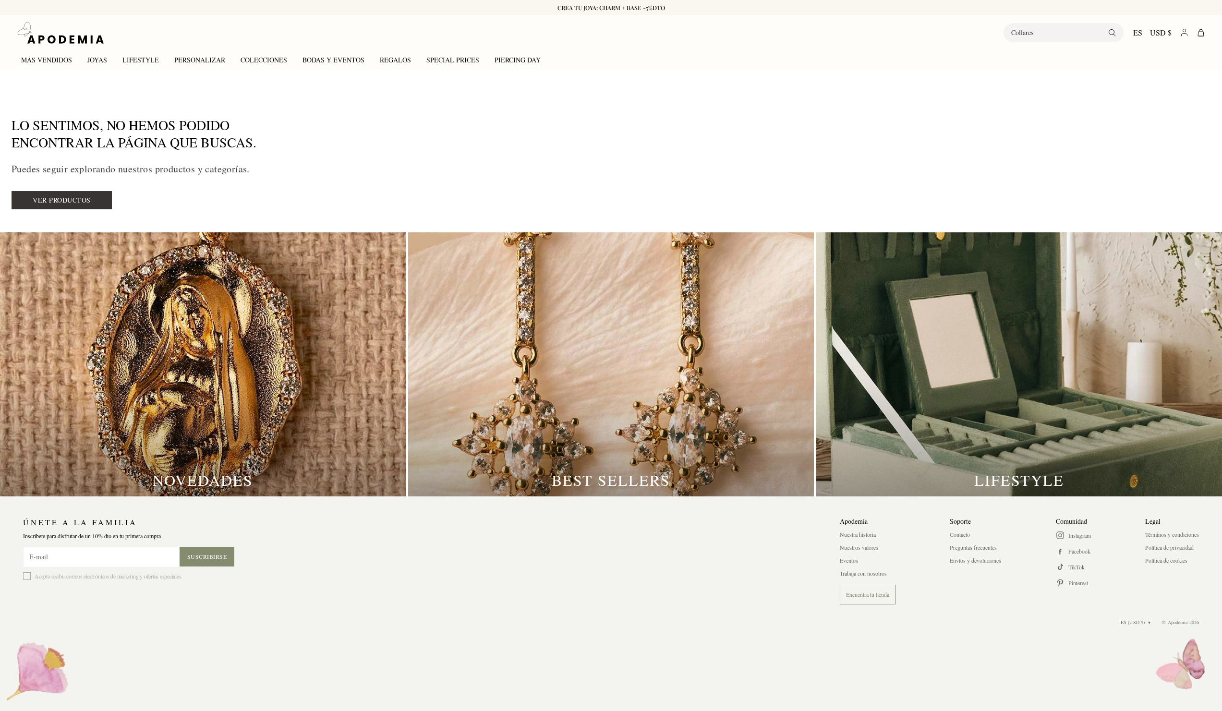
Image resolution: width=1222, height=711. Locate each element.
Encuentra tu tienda (867, 594)
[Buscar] (1112, 32)
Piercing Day (518, 59)
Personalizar (199, 59)
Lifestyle (140, 59)
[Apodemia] (60, 33)
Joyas (97, 59)
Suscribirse (207, 556)
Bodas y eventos (333, 59)
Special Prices (452, 59)
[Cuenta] (1184, 32)
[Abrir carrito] (1201, 32)
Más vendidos (46, 59)
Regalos (395, 59)
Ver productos (62, 200)
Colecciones (264, 59)
